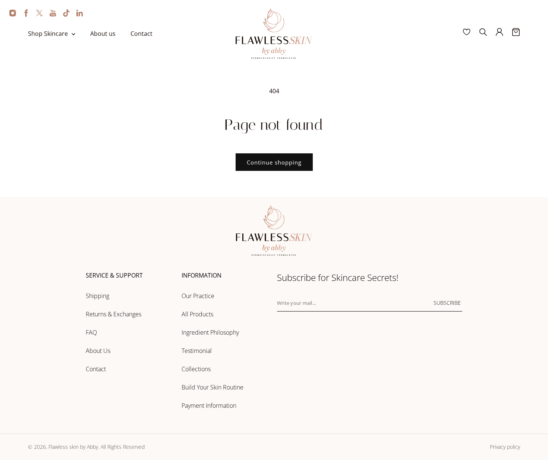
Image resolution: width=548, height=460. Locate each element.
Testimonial (197, 351)
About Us (98, 351)
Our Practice (198, 296)
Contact (96, 369)
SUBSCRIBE (447, 302)
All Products (197, 314)
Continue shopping (274, 162)
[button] (59, 34)
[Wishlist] (467, 32)
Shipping (97, 296)
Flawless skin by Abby (73, 446)
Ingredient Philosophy (210, 332)
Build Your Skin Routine (212, 387)
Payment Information (209, 405)
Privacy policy (505, 446)
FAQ (91, 332)
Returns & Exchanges (113, 314)
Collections (196, 369)
